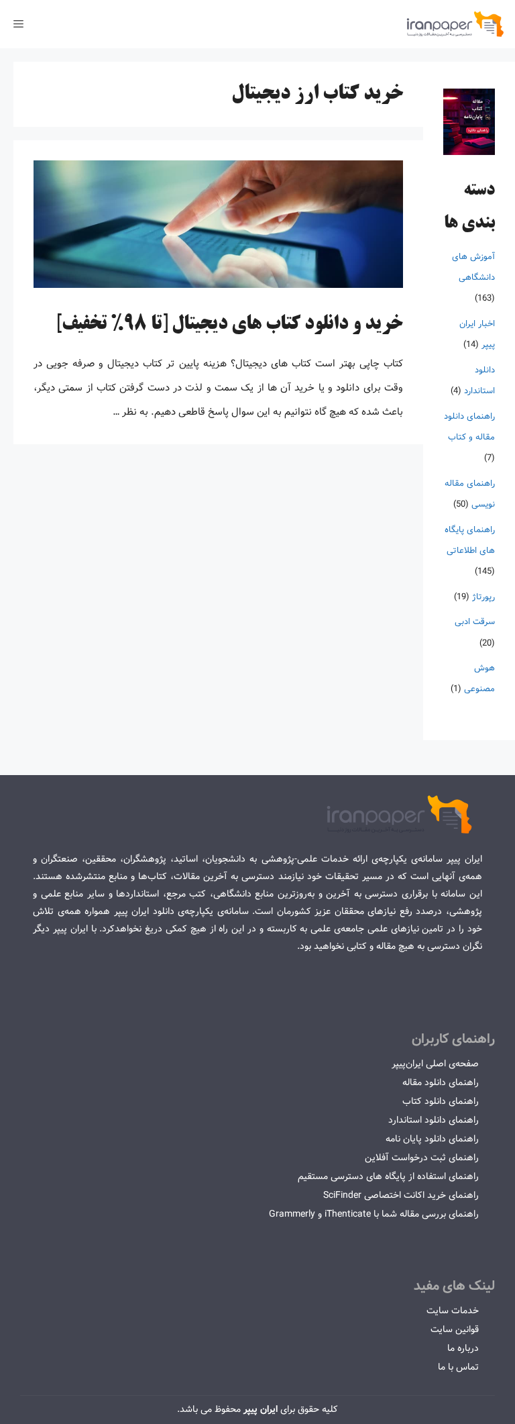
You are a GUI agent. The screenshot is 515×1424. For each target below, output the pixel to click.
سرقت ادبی (475, 622)
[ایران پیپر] (455, 24)
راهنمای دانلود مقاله (440, 1082)
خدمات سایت (452, 1310)
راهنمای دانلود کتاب (440, 1101)
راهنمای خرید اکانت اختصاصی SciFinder (401, 1195)
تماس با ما (458, 1367)
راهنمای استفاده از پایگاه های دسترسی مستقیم (388, 1176)
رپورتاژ (483, 597)
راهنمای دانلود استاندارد (433, 1120)
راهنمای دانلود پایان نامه (432, 1139)
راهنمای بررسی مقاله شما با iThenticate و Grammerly (374, 1214)
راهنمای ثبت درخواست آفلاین (422, 1157)
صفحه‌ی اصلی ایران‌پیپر (435, 1063)
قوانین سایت (455, 1329)
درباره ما (463, 1348)
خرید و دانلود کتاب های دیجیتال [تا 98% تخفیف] (229, 325)
